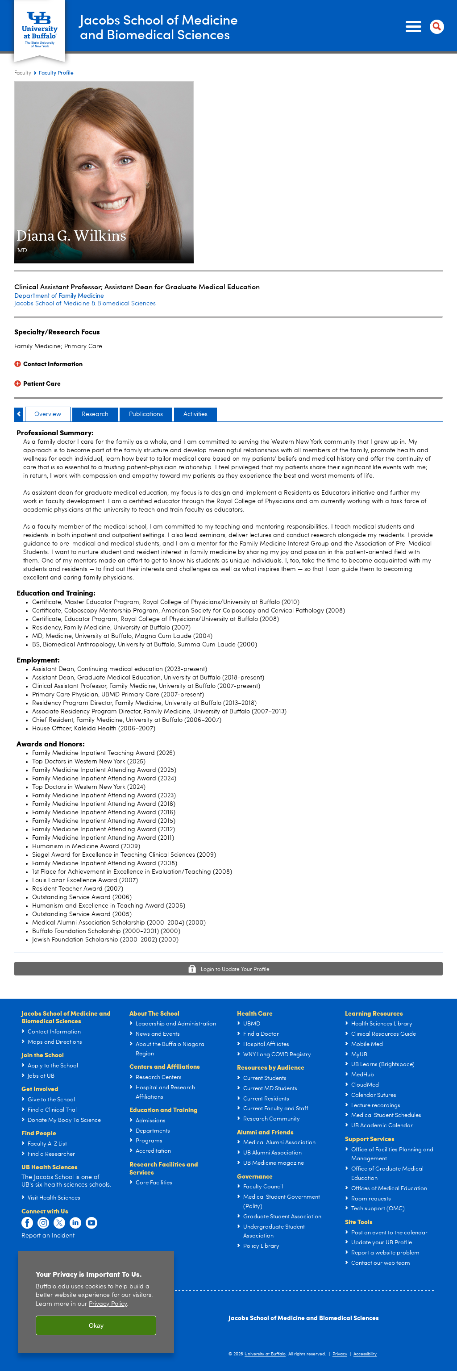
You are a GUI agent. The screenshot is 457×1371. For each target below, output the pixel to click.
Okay (96, 1325)
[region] (96, 1302)
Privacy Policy (108, 1304)
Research (95, 414)
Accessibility (365, 1354)
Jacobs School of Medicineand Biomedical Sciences (159, 26)
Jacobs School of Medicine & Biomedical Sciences (85, 303)
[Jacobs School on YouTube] (91, 1223)
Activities (195, 414)
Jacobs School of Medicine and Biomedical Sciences (303, 1317)
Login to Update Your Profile (235, 969)
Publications (146, 414)
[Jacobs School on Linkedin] (75, 1223)
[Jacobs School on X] (59, 1223)
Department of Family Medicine (59, 295)
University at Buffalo (265, 1354)
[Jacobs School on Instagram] (43, 1223)
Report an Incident (48, 1236)
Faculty (22, 73)
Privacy (339, 1354)
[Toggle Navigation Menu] (423, 27)
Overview (47, 414)
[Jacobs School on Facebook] (27, 1223)
